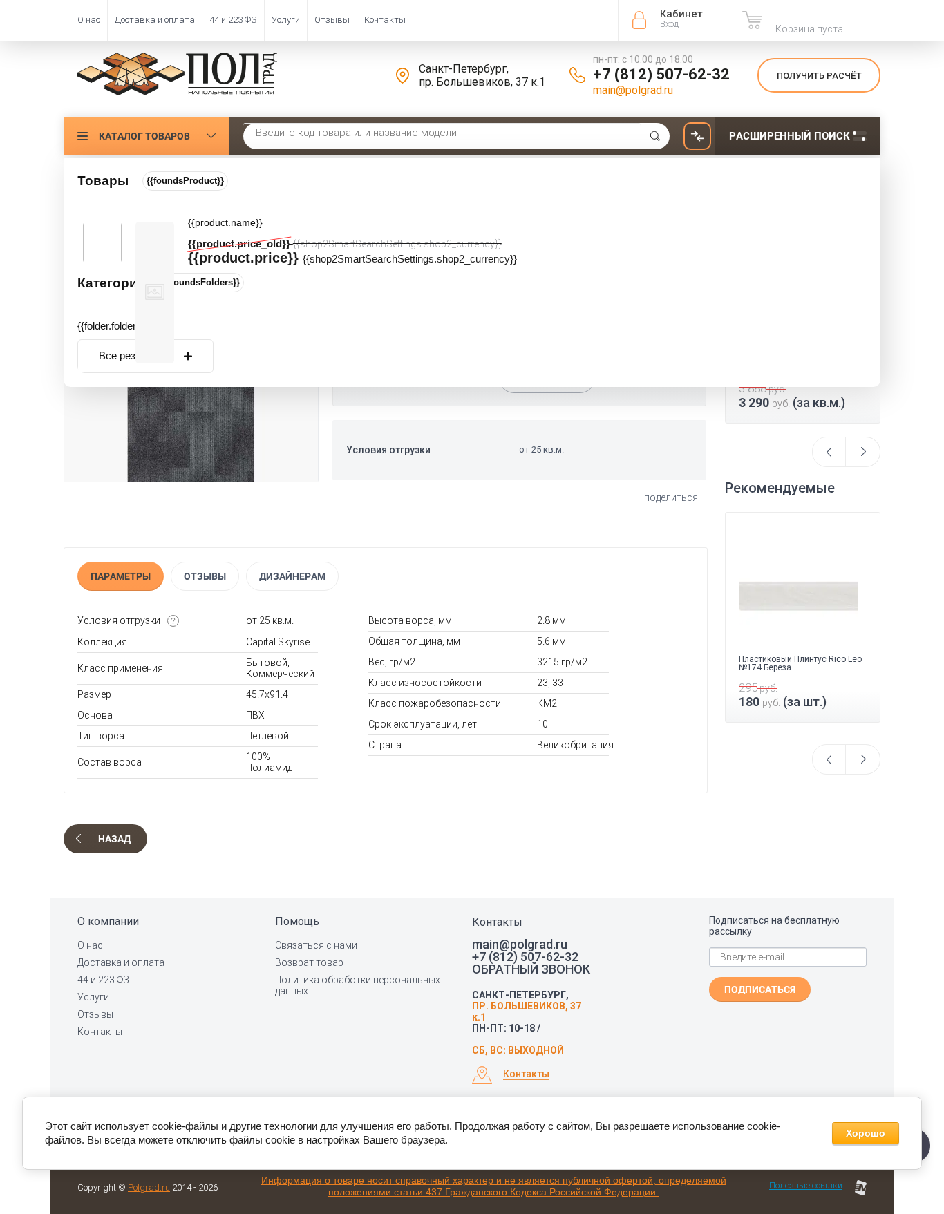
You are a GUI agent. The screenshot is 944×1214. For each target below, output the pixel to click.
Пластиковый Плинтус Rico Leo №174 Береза (800, 663)
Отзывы (332, 20)
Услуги (286, 20)
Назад (114, 838)
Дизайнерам (292, 576)
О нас (88, 20)
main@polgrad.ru (633, 90)
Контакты (385, 20)
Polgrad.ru (149, 1187)
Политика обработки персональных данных (357, 985)
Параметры (121, 576)
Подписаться (759, 989)
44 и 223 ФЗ (233, 20)
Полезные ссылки (805, 1185)
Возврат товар (309, 962)
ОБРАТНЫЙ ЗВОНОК (531, 969)
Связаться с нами (316, 945)
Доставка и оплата (155, 20)
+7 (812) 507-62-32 (661, 74)
